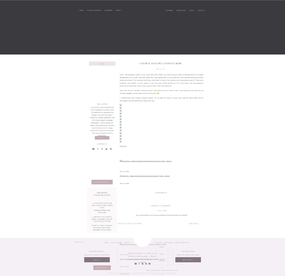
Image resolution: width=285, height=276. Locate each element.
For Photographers (182, 242)
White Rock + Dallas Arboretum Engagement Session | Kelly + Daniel (145, 176)
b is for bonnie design (168, 273)
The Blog (158, 242)
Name (162, 247)
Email (162, 254)
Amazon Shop (168, 242)
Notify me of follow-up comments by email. (162, 270)
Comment (162, 219)
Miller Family (193, 223)
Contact (127, 242)
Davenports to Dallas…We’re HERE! (130, 223)
